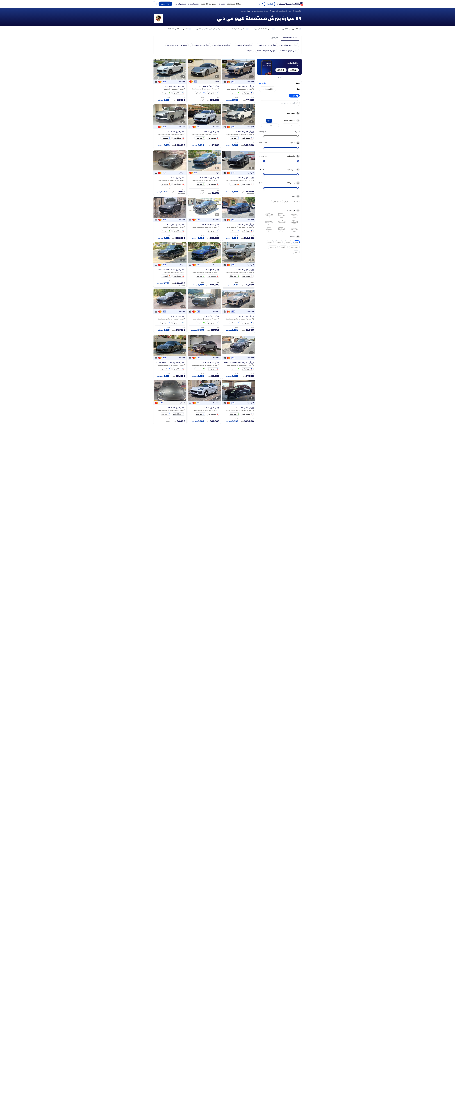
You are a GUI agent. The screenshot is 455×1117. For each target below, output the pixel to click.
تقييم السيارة (193, 3)
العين (296, 252)
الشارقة (283, 247)
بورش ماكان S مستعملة (200, 45)
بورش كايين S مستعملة (244, 45)
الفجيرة (269, 242)
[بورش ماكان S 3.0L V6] (238, 402)
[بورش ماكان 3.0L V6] (204, 357)
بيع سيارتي (165, 3)
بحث (248, 50)
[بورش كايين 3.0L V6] (204, 311)
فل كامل (276, 201)
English (270, 4)
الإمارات (260, 3)
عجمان (279, 242)
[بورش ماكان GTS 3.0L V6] (170, 81)
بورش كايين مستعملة (289, 45)
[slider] (298, 136)
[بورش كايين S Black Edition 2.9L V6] (170, 265)
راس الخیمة (294, 247)
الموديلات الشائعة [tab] (290, 37)
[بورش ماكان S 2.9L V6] (204, 219)
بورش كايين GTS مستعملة (266, 45)
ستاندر (296, 201)
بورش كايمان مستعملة (288, 50)
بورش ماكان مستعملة (222, 45)
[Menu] (154, 3)
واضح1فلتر (262, 83)
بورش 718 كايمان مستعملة (177, 45)
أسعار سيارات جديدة (208, 4)
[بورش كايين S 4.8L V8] (170, 402)
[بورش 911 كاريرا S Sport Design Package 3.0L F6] (170, 357)
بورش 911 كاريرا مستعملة (266, 50)
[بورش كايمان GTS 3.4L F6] (204, 81)
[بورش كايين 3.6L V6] (238, 81)
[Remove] (297, 96)
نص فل (286, 201)
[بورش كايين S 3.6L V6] (238, 265)
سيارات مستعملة (234, 4)
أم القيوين (273, 247)
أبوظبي (288, 242)
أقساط (222, 3)
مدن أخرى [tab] (274, 37)
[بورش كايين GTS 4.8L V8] (204, 173)
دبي (296, 242)
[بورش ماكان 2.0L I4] (238, 219)
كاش (290, 125)
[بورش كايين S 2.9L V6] (238, 126)
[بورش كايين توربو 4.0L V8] (170, 219)
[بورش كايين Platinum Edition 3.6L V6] (238, 357)
